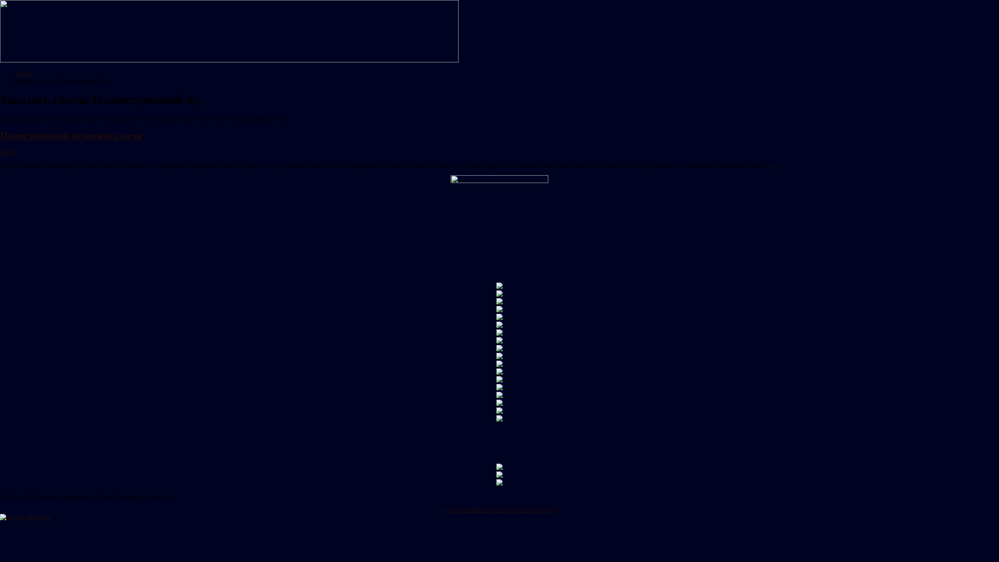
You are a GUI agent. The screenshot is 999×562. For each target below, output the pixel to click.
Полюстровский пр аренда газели (71, 135)
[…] (773, 165)
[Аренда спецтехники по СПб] (229, 60)
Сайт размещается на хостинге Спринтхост (499, 510)
